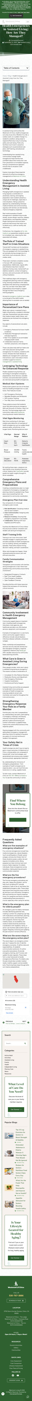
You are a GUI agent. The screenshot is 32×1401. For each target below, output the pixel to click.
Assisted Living (25, 42)
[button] (27, 68)
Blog (9, 76)
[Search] (25, 1043)
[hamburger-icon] (28, 21)
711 (17, 2)
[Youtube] (18, 1375)
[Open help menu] (28, 1397)
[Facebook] (13, 1375)
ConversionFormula (16, 1394)
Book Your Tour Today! (24, 12)
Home (5, 76)
